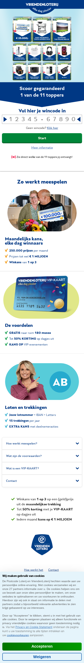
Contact (53, 569)
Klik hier (52, 127)
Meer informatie (42, 147)
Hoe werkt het (33, 569)
